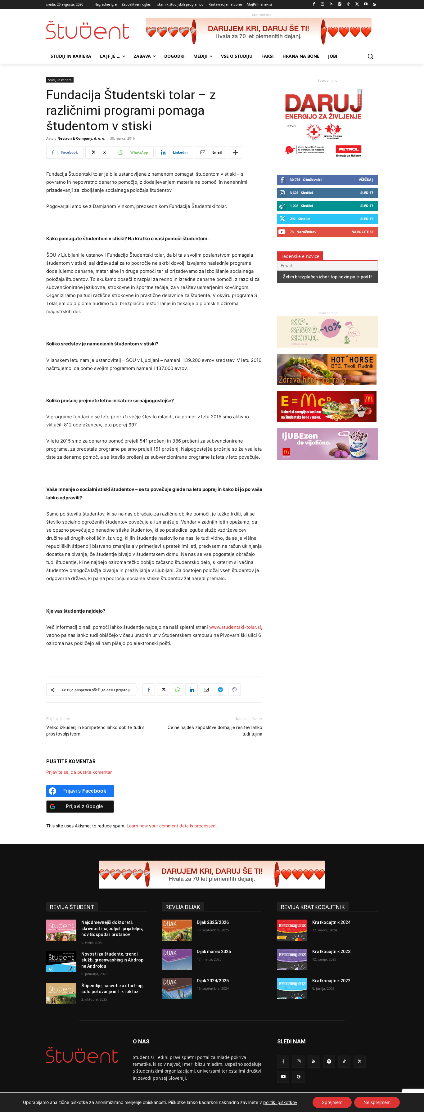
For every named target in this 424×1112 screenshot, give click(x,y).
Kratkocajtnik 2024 (331, 922)
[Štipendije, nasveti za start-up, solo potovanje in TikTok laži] (61, 993)
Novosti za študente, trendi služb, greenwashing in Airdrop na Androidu (112, 960)
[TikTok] (348, 4)
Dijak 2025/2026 (213, 922)
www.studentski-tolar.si (235, 627)
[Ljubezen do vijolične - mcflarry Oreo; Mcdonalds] (327, 463)
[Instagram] (322, 4)
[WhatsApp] (177, 689)
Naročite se (362, 231)
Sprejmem (332, 1102)
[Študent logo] (96, 30)
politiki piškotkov (280, 1102)
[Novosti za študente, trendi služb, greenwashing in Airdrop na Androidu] (61, 961)
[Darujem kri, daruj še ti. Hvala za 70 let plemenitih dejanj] (262, 32)
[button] (370, 56)
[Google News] (374, 4)
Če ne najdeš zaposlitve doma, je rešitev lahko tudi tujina (215, 731)
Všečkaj (366, 179)
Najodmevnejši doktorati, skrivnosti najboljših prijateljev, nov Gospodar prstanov (112, 928)
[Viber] (234, 689)
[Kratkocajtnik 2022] (292, 988)
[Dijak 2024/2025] (177, 988)
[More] (235, 152)
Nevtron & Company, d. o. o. (81, 138)
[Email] (206, 689)
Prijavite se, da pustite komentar (79, 772)
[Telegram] (220, 689)
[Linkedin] (191, 689)
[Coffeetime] (327, 350)
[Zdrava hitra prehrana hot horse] (327, 388)
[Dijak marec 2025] (177, 959)
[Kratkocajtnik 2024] (292, 930)
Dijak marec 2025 (214, 951)
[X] (357, 4)
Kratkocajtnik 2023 (331, 951)
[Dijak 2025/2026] (177, 930)
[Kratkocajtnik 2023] (292, 959)
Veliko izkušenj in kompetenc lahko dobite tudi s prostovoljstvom (95, 731)
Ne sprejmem (376, 1102)
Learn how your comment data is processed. (172, 825)
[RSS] (331, 4)
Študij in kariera (60, 80)
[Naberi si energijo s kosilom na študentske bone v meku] (327, 425)
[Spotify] (339, 4)
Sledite (366, 192)
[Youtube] (365, 4)
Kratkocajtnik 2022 (331, 980)
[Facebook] (314, 4)
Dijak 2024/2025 (213, 980)
